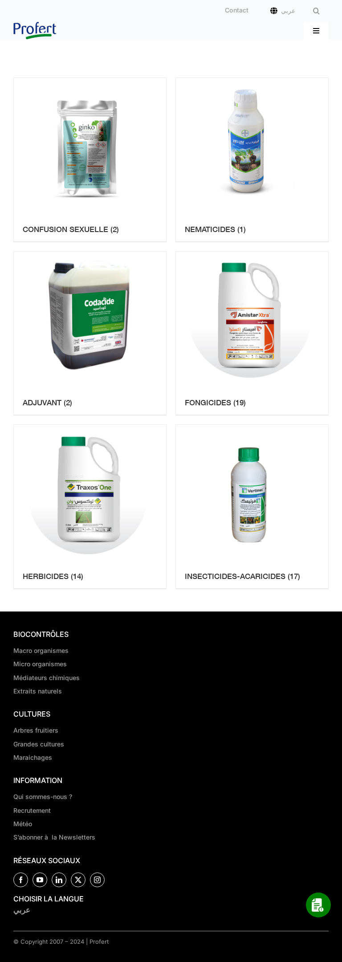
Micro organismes (40, 664)
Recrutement (32, 810)
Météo (22, 823)
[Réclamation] (318, 905)
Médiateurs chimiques (46, 677)
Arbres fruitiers (35, 730)
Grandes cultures (38, 744)
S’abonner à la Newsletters (54, 837)
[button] (316, 11)
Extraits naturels (37, 691)
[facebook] (20, 879)
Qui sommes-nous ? (42, 796)
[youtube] (40, 879)
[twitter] (78, 879)
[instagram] (97, 879)
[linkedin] (59, 879)
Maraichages (32, 757)
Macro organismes (41, 650)
